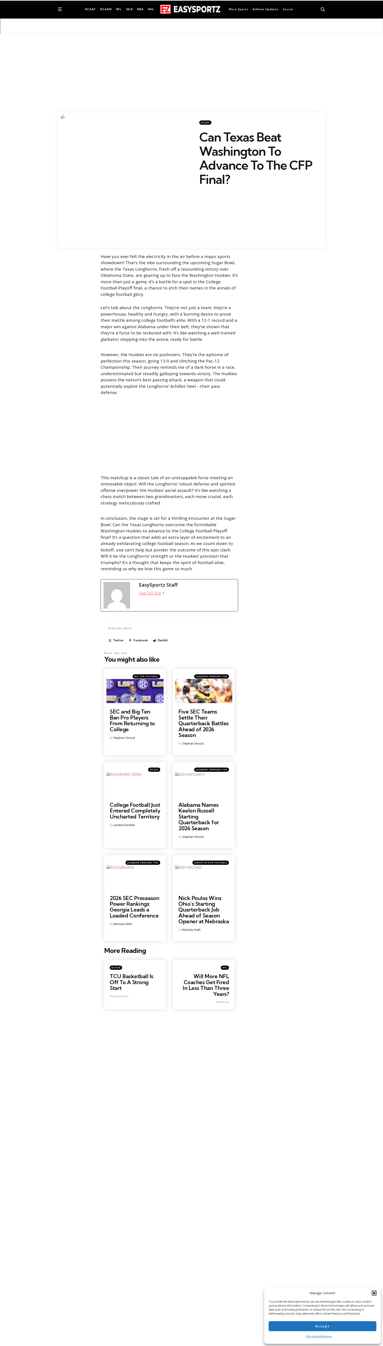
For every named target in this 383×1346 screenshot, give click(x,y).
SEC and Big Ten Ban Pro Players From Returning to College (132, 720)
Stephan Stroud (124, 738)
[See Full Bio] (163, 592)
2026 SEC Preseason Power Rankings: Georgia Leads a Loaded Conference (134, 907)
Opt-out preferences (319, 1336)
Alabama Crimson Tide (211, 676)
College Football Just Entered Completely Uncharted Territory (135, 810)
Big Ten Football (146, 676)
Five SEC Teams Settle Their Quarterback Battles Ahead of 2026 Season (203, 723)
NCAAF (205, 122)
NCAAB (115, 967)
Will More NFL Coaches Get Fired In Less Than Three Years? (206, 985)
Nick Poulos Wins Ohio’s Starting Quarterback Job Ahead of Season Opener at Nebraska (203, 910)
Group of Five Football (210, 862)
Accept (322, 1326)
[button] (374, 1293)
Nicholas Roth (122, 924)
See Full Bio (150, 592)
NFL (225, 967)
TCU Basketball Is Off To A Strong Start (131, 982)
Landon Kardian (124, 825)
